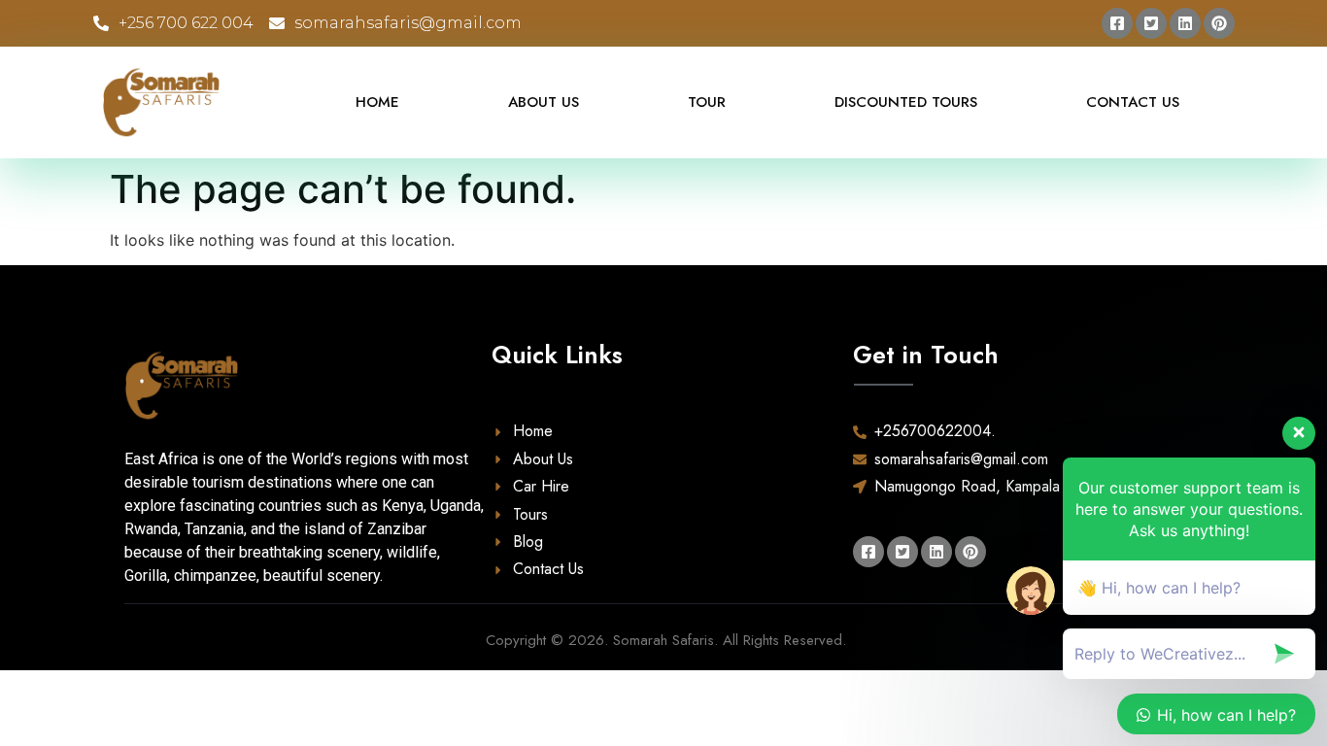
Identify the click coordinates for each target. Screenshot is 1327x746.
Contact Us (1132, 102)
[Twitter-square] (1151, 23)
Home (377, 102)
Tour (707, 102)
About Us (543, 102)
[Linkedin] (1185, 23)
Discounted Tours (905, 102)
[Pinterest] (1219, 23)
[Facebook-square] (1117, 23)
